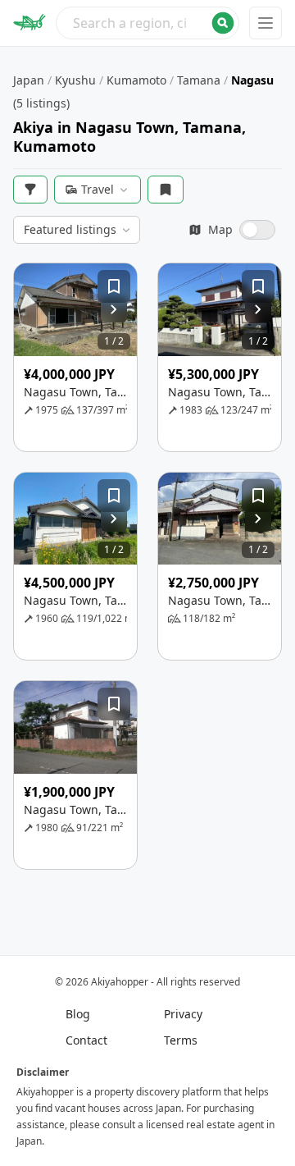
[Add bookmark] (114, 286)
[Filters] (30, 189)
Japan (28, 80)
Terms (180, 1040)
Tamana (198, 80)
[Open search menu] (147, 23)
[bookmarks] (166, 189)
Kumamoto (136, 80)
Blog (78, 1014)
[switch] (232, 229)
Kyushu (75, 80)
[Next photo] (114, 309)
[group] (75, 309)
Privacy (183, 1014)
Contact (86, 1040)
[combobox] (147, 23)
